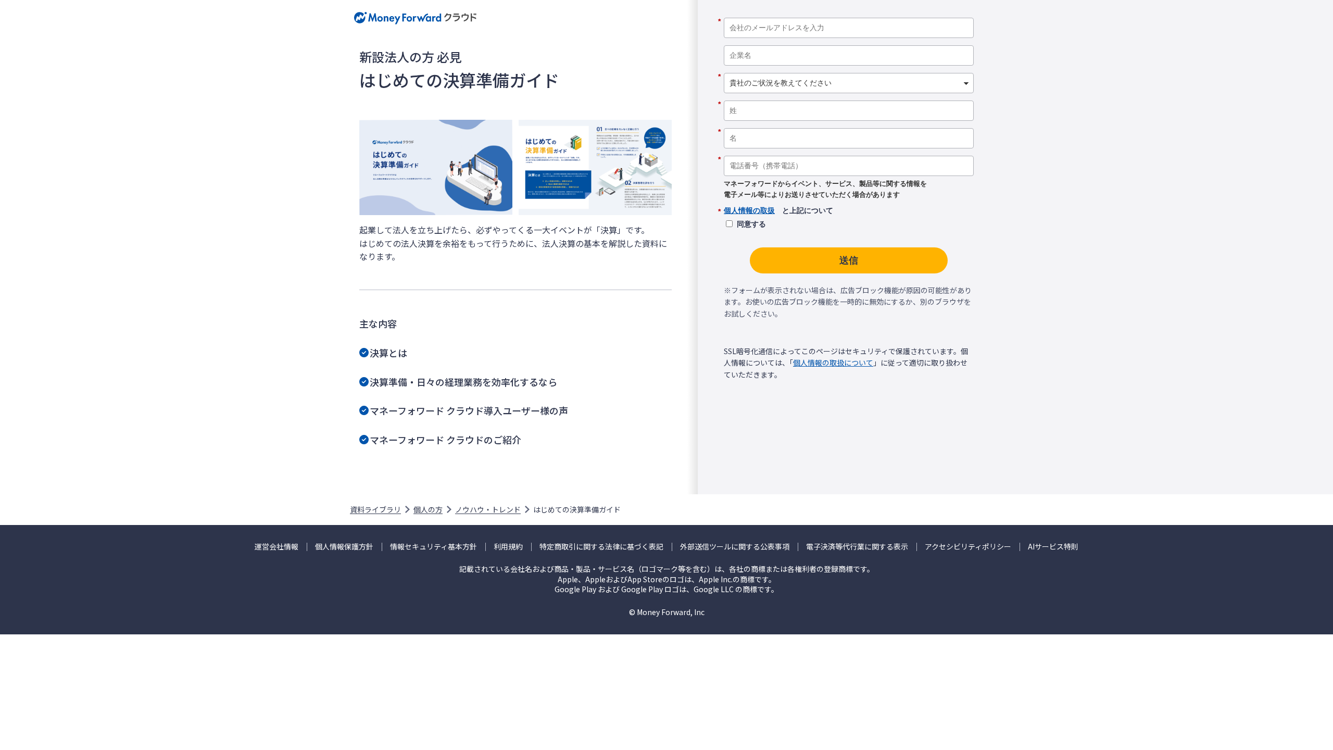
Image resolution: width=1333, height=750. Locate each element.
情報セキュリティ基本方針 (433, 547)
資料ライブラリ (375, 509)
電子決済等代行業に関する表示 (857, 547)
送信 (848, 260)
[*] (849, 14)
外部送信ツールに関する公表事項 (734, 547)
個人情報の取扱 (749, 210)
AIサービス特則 (1053, 547)
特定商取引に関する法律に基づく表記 (601, 547)
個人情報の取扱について (833, 362)
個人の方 (428, 509)
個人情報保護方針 (344, 547)
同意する (751, 224)
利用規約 (508, 547)
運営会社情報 (276, 547)
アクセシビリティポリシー (968, 547)
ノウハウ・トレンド (488, 509)
